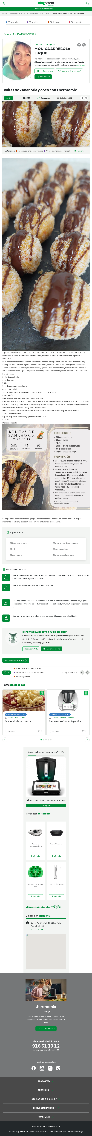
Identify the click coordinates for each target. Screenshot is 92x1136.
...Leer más (80, 65)
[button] (88, 3)
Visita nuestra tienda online (44, 9)
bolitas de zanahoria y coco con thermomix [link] (68, 13)
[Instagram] (50, 1068)
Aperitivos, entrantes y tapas (16, 714)
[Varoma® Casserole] (56, 831)
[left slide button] (4, 739)
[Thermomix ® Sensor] (56, 872)
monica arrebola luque (35, 13)
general (48, 13)
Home (4, 13)
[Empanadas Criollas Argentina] (68, 702)
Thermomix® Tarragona (17, 13)
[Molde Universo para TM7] (35, 872)
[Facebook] (33, 1068)
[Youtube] (42, 1068)
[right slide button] (87, 739)
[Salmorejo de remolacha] (24, 702)
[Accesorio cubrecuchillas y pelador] (35, 831)
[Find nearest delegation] (4, 3)
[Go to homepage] (46, 3)
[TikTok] (58, 1068)
